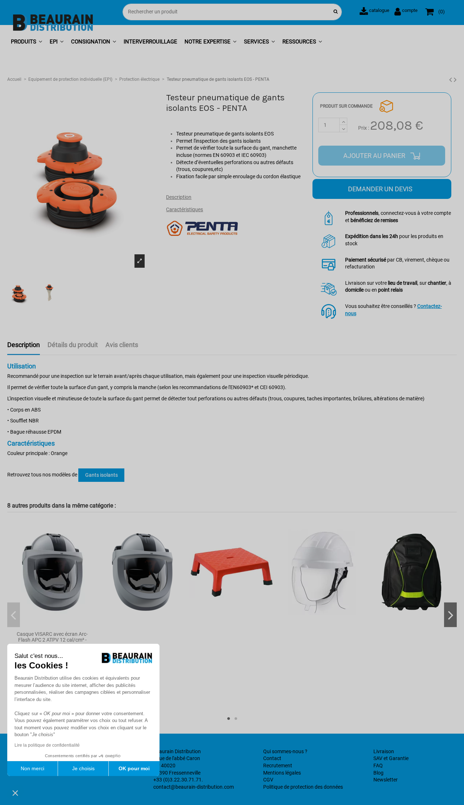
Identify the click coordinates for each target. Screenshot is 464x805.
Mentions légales (282, 773)
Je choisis (83, 768)
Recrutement (277, 765)
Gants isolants (101, 475)
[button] (26, 42)
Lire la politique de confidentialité (47, 745)
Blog (378, 773)
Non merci (32, 768)
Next (450, 614)
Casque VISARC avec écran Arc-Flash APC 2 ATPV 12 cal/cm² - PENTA (52, 640)
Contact (272, 758)
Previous (13, 614)
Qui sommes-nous (283, 751)
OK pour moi (134, 768)
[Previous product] (451, 79)
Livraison (383, 751)
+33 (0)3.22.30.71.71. (178, 780)
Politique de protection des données (303, 787)
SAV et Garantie (391, 758)
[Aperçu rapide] (52, 625)
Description (178, 197)
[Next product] (455, 79)
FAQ (378, 765)
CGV (268, 780)
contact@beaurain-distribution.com (193, 787)
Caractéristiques (184, 209)
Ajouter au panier (375, 155)
